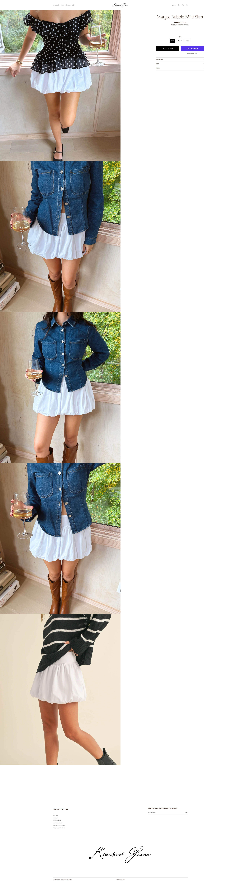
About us (55, 818)
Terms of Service (57, 823)
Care (157, 64)
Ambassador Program (59, 825)
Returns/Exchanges (58, 828)
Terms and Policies (120, 879)
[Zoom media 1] (60, 85)
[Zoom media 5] (60, 689)
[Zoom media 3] (60, 387)
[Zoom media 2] (60, 236)
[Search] (179, 5)
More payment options (192, 53)
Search (55, 813)
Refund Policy (57, 820)
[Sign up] (186, 812)
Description (159, 59)
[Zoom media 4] (60, 538)
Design (158, 68)
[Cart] (187, 5)
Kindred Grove (59, 879)
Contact (55, 815)
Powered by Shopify (67, 879)
